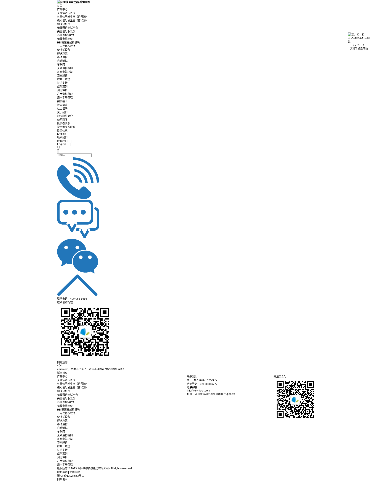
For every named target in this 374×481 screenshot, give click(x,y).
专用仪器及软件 (66, 46)
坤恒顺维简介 (65, 116)
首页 (59, 5)
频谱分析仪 (63, 24)
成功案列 (62, 86)
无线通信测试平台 (67, 27)
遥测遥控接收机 (66, 35)
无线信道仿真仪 (66, 13)
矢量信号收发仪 (66, 31)
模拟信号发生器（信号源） (72, 20)
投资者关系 (63, 123)
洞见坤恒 (62, 90)
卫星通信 (62, 75)
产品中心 (62, 9)
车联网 (61, 64)
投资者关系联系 (66, 127)
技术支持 (62, 83)
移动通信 (62, 57)
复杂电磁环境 (65, 72)
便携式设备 (63, 49)
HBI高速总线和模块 (68, 42)
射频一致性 (63, 79)
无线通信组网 (65, 68)
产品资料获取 (65, 94)
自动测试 (62, 60)
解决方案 (62, 53)
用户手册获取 (65, 97)
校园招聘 (62, 105)
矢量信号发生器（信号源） (72, 16)
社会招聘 (62, 108)
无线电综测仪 (65, 38)
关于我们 (62, 112)
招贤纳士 (62, 101)
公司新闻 (62, 119)
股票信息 (62, 130)
